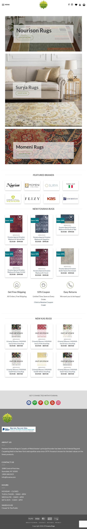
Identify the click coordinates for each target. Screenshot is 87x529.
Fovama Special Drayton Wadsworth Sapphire (41, 238)
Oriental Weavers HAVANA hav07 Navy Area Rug (67, 371)
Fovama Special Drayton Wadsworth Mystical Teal (67, 228)
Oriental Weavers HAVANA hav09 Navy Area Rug (16, 371)
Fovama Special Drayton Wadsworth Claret (41, 272)
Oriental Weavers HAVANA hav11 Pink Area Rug (42, 342)
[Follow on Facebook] (69, 5)
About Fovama (31, 522)
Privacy (58, 522)
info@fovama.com (9, 477)
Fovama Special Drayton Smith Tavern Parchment (67, 270)
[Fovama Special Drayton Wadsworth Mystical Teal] (67, 218)
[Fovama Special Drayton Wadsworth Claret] (41, 257)
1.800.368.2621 (8, 474)
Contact (42, 522)
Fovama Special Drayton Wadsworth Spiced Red (16, 238)
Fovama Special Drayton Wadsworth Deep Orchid (16, 271)
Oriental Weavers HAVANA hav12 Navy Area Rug (16, 342)
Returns (50, 522)
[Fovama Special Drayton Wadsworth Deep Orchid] (16, 257)
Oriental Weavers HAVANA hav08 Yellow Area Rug (42, 371)
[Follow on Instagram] (72, 5)
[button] (6, 4)
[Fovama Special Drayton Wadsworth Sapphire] (41, 223)
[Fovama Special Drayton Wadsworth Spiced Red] (16, 223)
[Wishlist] (76, 4)
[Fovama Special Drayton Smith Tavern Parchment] (67, 256)
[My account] (80, 4)
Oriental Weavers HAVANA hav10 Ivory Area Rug (67, 342)
